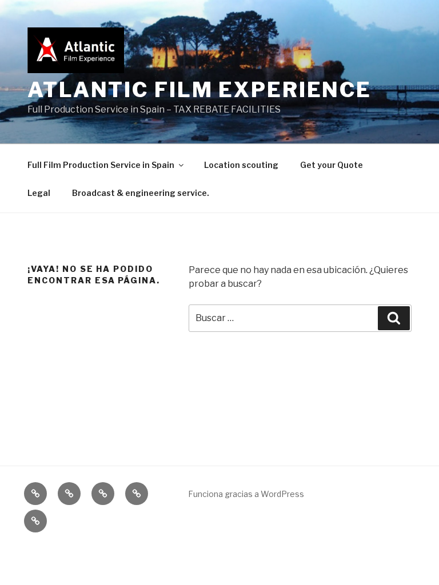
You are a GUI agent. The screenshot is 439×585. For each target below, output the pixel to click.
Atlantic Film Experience (199, 89)
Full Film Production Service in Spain (100, 165)
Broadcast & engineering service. (140, 193)
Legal (38, 193)
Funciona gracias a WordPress (246, 494)
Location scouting (241, 165)
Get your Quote (331, 165)
